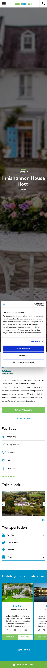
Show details (35, 342)
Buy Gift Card (26, 664)
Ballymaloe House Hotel (17, 609)
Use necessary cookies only (23, 362)
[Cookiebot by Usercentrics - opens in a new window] (34, 304)
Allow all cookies (23, 349)
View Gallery (25, 410)
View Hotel (25, 637)
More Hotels (23, 650)
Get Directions (23, 418)
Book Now (10, 637)
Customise (22, 355)
